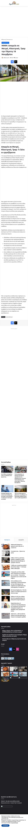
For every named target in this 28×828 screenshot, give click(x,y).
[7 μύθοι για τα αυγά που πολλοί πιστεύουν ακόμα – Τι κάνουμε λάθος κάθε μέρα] (6, 567)
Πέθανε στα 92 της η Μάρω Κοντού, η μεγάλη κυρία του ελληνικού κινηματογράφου (18, 598)
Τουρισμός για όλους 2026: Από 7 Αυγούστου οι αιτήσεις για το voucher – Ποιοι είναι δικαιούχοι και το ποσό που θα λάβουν (18, 575)
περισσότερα (14, 822)
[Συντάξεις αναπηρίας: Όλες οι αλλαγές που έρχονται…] (7, 469)
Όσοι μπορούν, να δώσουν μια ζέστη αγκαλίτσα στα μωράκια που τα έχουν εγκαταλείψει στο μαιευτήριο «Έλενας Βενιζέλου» (20, 478)
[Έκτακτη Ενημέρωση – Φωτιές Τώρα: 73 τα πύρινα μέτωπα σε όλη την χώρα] (6, 592)
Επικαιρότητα (10, 39)
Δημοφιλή (21, 539)
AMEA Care (6, 57)
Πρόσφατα (7, 539)
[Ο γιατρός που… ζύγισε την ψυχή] (6, 553)
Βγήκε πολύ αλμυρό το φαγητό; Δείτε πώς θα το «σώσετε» (17, 546)
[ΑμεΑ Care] (14, 3)
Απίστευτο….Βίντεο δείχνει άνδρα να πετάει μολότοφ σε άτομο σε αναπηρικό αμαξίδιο (18, 615)
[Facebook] (12, 61)
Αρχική (4, 39)
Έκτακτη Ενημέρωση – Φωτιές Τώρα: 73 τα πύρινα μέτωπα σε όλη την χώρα (18, 591)
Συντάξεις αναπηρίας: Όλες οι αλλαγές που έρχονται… (6, 476)
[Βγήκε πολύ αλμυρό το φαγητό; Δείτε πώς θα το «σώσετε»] (6, 546)
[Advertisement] (14, 22)
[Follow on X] (8, 57)
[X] (15, 61)
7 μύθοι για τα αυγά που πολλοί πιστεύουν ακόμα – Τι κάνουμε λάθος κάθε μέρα (18, 567)
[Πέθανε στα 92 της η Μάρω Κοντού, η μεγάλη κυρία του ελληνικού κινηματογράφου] (6, 598)
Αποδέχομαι (5, 825)
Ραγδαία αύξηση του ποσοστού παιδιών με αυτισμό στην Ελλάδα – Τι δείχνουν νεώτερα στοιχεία (7, 496)
